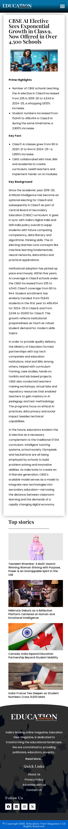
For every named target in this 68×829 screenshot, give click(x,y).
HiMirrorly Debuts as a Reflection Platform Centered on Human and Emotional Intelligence (31, 614)
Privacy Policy (34, 780)
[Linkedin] (16, 807)
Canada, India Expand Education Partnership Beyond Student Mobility (33, 655)
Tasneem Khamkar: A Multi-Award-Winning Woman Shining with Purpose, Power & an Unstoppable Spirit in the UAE (34, 569)
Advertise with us (34, 785)
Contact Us (34, 790)
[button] (62, 6)
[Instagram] (24, 807)
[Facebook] (8, 807)
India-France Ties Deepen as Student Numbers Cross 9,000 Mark (33, 695)
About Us (34, 774)
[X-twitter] (32, 807)
